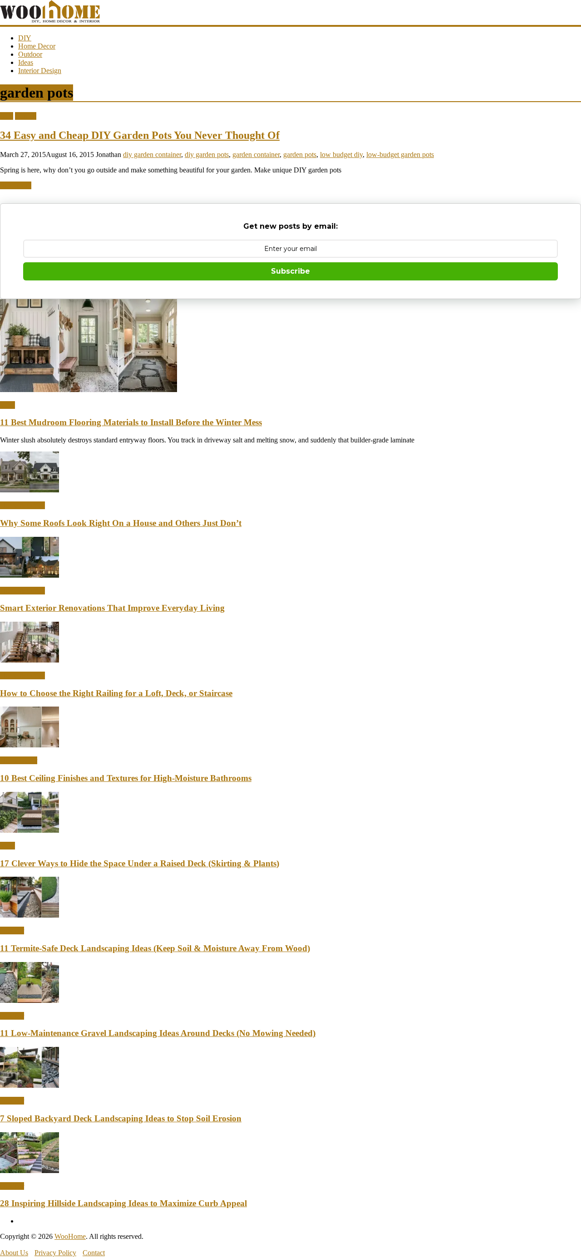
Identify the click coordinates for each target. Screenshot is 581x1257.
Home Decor (36, 46)
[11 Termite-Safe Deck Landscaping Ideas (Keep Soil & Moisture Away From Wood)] (29, 915)
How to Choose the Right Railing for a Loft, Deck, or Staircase (116, 693)
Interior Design (39, 70)
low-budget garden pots (400, 154)
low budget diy (341, 154)
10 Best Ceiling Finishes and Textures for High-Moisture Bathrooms (125, 778)
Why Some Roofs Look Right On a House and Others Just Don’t (120, 523)
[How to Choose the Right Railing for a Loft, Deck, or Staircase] (29, 660)
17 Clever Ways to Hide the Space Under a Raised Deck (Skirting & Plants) (139, 863)
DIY (24, 38)
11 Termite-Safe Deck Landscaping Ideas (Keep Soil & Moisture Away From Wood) (155, 948)
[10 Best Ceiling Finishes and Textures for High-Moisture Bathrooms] (29, 745)
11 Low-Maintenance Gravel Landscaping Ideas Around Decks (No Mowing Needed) (157, 1033)
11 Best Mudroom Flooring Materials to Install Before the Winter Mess (131, 422)
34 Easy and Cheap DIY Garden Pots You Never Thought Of (140, 135)
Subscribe (290, 271)
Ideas (25, 62)
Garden (25, 116)
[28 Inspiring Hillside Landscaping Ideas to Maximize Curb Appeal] (29, 1170)
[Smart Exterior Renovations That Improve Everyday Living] (29, 575)
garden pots (299, 154)
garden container (256, 154)
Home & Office (22, 505)
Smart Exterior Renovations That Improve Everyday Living (112, 608)
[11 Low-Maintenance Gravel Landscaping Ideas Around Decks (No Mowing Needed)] (29, 1000)
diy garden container (152, 154)
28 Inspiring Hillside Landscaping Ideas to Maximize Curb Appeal (123, 1203)
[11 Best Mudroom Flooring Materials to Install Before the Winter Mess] (88, 389)
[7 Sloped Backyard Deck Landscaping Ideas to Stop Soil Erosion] (29, 1085)
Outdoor (30, 54)
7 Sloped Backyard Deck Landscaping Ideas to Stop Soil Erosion (120, 1118)
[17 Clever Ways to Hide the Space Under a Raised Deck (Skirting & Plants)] (29, 830)
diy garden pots (207, 154)
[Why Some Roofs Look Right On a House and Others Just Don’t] (29, 490)
